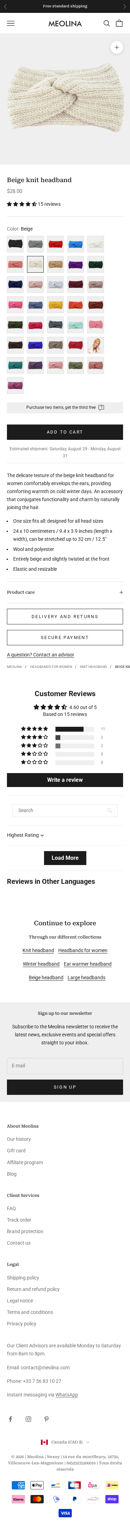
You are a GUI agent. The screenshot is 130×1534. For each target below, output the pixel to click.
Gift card (16, 1150)
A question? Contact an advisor (40, 654)
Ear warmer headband (88, 964)
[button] (22, 204)
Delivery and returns (65, 616)
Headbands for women (51, 667)
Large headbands (86, 977)
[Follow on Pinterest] (46, 1419)
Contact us (19, 1243)
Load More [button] (65, 858)
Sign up (65, 1087)
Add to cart (65, 432)
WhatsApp (66, 1394)
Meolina (14, 667)
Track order (19, 1220)
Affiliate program (25, 1162)
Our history (19, 1139)
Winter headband (41, 964)
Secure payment (65, 637)
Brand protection (25, 1231)
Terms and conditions (30, 1312)
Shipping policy (23, 1277)
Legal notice (20, 1300)
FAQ (11, 1208)
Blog (12, 1174)
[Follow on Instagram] (28, 1419)
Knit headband (93, 667)
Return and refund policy (33, 1289)
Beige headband (46, 977)
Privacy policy (21, 1323)
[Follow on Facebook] (10, 1419)
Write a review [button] (65, 780)
